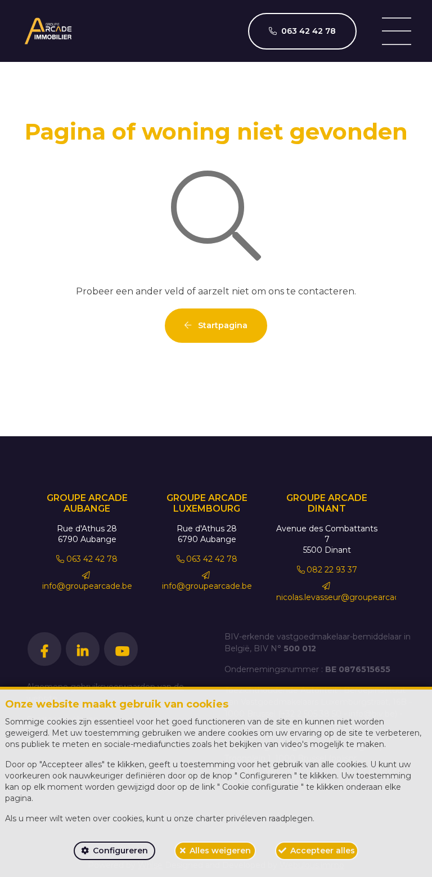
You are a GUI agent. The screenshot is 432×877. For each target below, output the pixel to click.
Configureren (120, 850)
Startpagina (222, 325)
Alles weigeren (220, 850)
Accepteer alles (322, 850)
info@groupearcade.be (87, 586)
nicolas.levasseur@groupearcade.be (346, 597)
